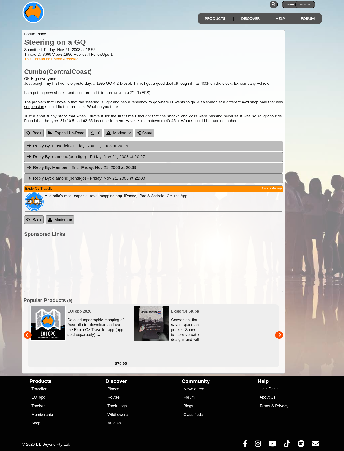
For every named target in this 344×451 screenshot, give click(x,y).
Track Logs (117, 406)
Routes (113, 397)
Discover (250, 18)
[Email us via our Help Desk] (315, 445)
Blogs (188, 406)
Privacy (282, 406)
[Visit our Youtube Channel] (272, 445)
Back (37, 133)
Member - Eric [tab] (84, 167)
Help (280, 18)
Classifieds (193, 414)
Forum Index (35, 34)
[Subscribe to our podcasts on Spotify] (301, 445)
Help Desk (269, 389)
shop (254, 102)
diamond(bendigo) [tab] (89, 156)
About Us (268, 397)
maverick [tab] (80, 146)
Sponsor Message (271, 188)
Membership (42, 414)
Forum (308, 18)
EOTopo (38, 397)
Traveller (39, 389)
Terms (265, 406)
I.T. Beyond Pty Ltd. (53, 444)
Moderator (122, 133)
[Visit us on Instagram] (258, 445)
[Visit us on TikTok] (287, 445)
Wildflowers (117, 414)
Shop (35, 423)
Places (113, 389)
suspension (34, 107)
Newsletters (193, 389)
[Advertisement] (176, 265)
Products (215, 18)
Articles (114, 423)
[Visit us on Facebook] (245, 445)
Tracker (38, 406)
